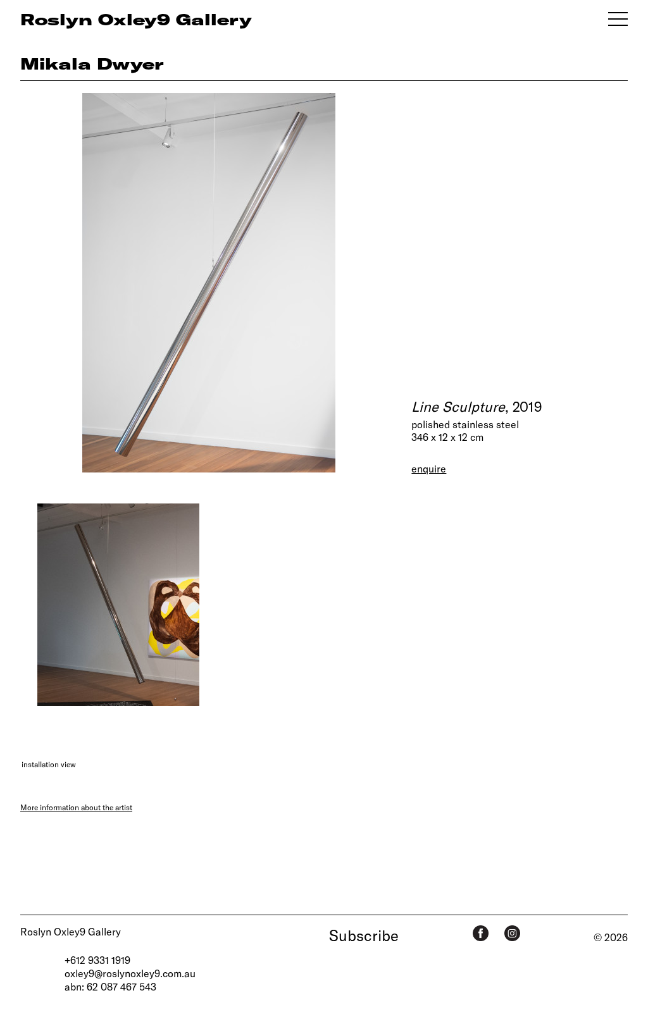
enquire (428, 468)
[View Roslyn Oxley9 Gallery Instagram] (512, 933)
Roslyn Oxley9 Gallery (70, 931)
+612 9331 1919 (97, 960)
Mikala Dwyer (92, 63)
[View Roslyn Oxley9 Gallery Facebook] (481, 933)
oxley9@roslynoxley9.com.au (130, 973)
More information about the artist (76, 807)
